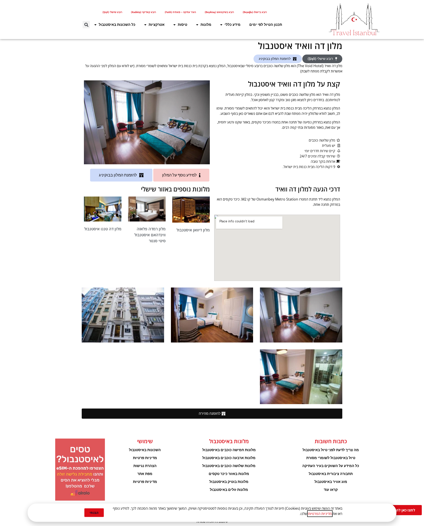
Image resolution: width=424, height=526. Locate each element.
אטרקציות (157, 25)
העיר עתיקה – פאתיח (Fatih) (180, 12)
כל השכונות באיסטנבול (117, 25)
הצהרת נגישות (145, 466)
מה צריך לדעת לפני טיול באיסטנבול (331, 450)
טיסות (182, 25)
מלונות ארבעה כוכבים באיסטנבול (229, 458)
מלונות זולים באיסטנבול (229, 490)
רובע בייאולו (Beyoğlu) (255, 12)
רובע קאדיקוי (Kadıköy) (143, 12)
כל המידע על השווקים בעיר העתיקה (330, 466)
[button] (86, 24)
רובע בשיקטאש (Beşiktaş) (219, 12)
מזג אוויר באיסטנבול (330, 482)
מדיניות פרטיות (145, 458)
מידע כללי (232, 25)
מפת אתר (144, 474)
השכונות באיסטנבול (145, 450)
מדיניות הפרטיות (320, 513)
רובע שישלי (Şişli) (112, 12)
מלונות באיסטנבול (229, 441)
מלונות (206, 25)
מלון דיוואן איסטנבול (193, 230)
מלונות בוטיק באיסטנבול (228, 482)
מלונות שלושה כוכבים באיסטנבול (229, 466)
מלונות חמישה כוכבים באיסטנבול (229, 450)
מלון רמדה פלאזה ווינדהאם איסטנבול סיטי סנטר (150, 234)
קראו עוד (331, 490)
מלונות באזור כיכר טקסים (229, 474)
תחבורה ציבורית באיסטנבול (331, 474)
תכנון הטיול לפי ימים (265, 25)
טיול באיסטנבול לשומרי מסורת (330, 458)
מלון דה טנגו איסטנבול (102, 228)
